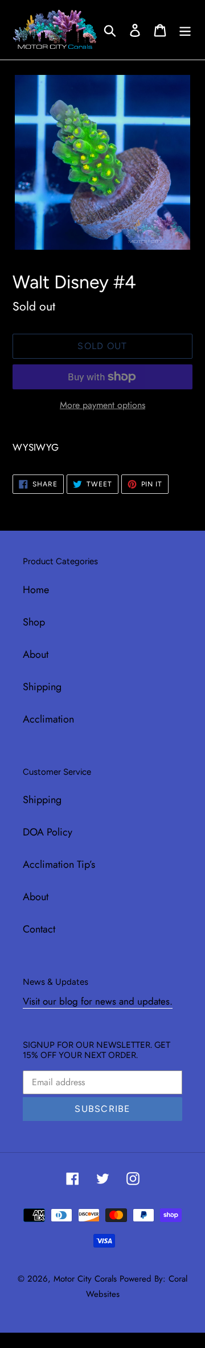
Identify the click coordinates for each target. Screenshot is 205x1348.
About (35, 654)
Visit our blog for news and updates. (98, 1001)
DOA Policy (47, 832)
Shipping (42, 686)
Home (36, 589)
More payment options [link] (102, 404)
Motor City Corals (85, 1279)
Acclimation (48, 719)
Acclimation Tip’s (59, 864)
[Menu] (185, 29)
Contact (39, 929)
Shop (34, 622)
